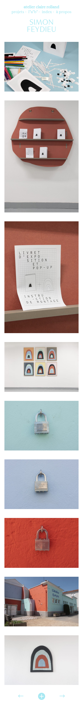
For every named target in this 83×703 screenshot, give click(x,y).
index (47, 11)
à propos (63, 11)
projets (18, 11)
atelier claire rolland (41, 6)
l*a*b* (33, 11)
